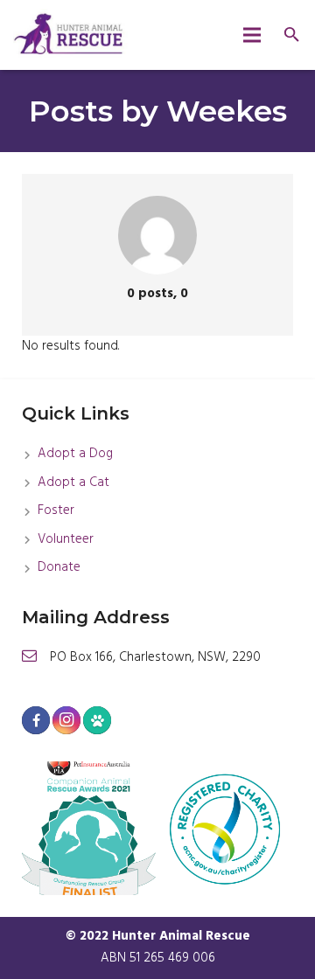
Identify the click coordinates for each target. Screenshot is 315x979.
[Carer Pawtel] (97, 720)
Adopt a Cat (73, 482)
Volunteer (66, 539)
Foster (56, 510)
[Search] (291, 35)
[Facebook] (36, 720)
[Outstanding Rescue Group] (89, 828)
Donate (59, 567)
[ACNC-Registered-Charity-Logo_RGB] (226, 828)
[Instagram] (66, 720)
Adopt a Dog (75, 453)
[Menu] (252, 35)
